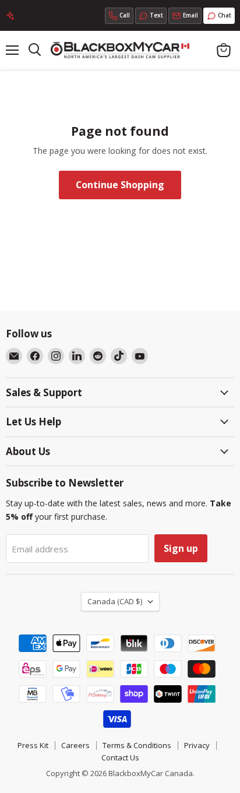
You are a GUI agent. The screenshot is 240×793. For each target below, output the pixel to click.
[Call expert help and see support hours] (119, 16)
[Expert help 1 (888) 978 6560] (119, 16)
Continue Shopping (120, 184)
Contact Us (120, 757)
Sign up (181, 548)
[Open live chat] (219, 16)
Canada (114, 601)
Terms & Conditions (137, 745)
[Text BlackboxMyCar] (151, 16)
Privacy (197, 745)
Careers (75, 745)
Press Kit (32, 745)
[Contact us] (185, 16)
